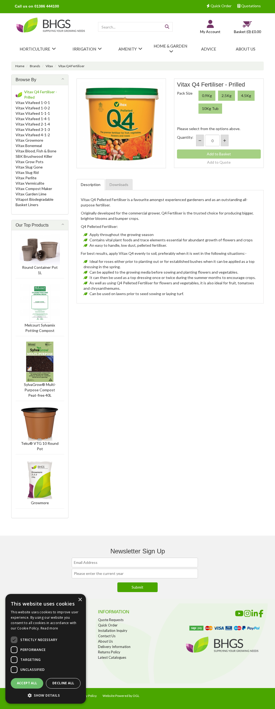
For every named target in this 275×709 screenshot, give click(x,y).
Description (90, 184)
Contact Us (106, 636)
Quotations (250, 5)
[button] (46, 695)
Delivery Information (114, 646)
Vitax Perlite (26, 178)
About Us (105, 641)
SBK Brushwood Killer (34, 156)
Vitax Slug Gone (29, 167)
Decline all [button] (63, 683)
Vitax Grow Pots (30, 161)
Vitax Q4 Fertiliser (71, 66)
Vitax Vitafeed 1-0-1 (33, 102)
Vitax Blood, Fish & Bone (36, 151)
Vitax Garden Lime (31, 194)
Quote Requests (111, 620)
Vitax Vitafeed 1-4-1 (33, 118)
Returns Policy (109, 652)
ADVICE (208, 48)
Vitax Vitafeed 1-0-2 (33, 108)
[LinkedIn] (254, 612)
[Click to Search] (167, 27)
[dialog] (45, 649)
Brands (35, 66)
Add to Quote (219, 162)
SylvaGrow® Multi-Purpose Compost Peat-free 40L (40, 390)
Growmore (40, 502)
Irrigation (84, 48)
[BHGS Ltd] (50, 25)
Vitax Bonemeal (29, 145)
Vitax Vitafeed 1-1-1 (33, 113)
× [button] (80, 600)
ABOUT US (245, 48)
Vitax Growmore (29, 140)
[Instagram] (247, 612)
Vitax (49, 66)
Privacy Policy (87, 696)
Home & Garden (170, 46)
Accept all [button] (27, 683)
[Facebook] (261, 612)
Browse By (26, 79)
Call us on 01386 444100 (37, 6)
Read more (49, 628)
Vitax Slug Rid (27, 172)
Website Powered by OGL (121, 696)
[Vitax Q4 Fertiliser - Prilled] (121, 123)
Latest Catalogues (112, 657)
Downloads (119, 184)
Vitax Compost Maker (34, 188)
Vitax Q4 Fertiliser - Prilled (40, 94)
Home (19, 66)
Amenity (127, 48)
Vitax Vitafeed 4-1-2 (33, 135)
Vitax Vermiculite (30, 183)
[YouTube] (239, 612)
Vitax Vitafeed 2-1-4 (33, 124)
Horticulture (35, 48)
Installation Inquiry (112, 630)
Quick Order (220, 5)
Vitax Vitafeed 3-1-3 (33, 129)
